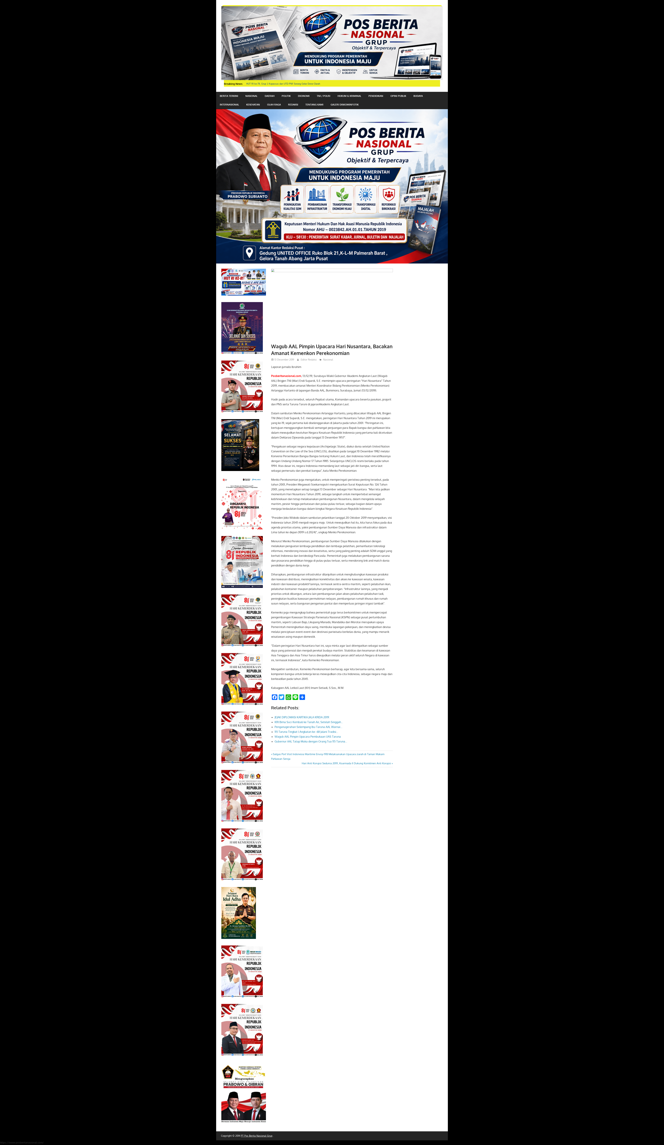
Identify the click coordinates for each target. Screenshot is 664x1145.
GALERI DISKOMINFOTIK (345, 104)
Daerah (269, 95)
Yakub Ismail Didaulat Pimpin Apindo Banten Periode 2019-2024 (278, 83)
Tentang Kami (314, 104)
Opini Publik (398, 95)
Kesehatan (253, 104)
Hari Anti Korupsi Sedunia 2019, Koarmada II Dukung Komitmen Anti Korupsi (346, 763)
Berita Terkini (229, 95)
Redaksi (293, 104)
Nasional (251, 95)
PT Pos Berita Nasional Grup (256, 1135)
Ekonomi (304, 95)
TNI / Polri (323, 95)
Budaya (418, 95)
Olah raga (274, 104)
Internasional (229, 104)
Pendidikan (375, 95)
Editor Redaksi (309, 359)
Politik (286, 95)
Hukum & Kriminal (349, 95)
